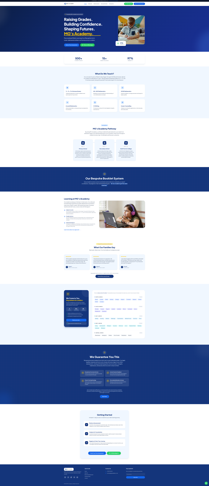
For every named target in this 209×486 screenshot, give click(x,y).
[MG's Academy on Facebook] (68, 477)
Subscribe (136, 477)
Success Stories (104, 3)
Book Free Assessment (139, 3)
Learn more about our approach (72, 229)
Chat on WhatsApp (88, 45)
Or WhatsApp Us (115, 453)
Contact (86, 478)
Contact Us (111, 3)
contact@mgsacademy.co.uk (103, 0)
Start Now (104, 396)
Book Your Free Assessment (97, 453)
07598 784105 (94, 0)
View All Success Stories (104, 276)
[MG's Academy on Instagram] (65, 477)
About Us (90, 3)
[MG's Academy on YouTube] (74, 477)
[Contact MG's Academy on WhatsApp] (77, 477)
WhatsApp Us (129, 3)
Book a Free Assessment (72, 45)
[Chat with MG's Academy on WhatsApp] (206, 483)
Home (85, 3)
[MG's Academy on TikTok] (71, 477)
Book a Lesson (96, 3)
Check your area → (76, 320)
